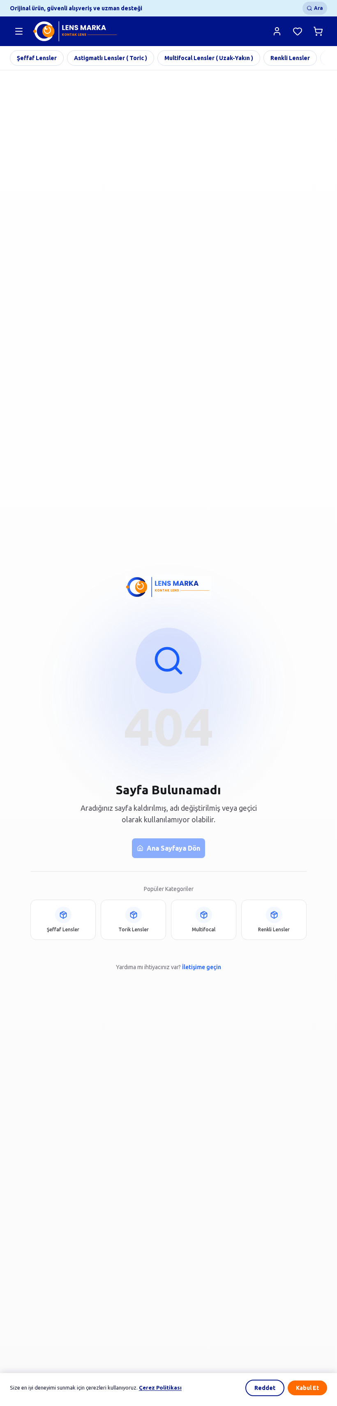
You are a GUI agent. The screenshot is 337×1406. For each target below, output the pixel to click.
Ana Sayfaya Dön (173, 848)
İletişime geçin (201, 967)
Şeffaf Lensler (37, 58)
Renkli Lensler (290, 58)
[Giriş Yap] (277, 31)
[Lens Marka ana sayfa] (76, 31)
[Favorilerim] (298, 31)
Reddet (264, 1388)
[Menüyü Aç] (19, 31)
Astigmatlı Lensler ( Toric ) (110, 58)
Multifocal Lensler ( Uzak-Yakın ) (208, 58)
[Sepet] (318, 31)
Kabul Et (307, 1388)
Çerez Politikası (160, 1387)
